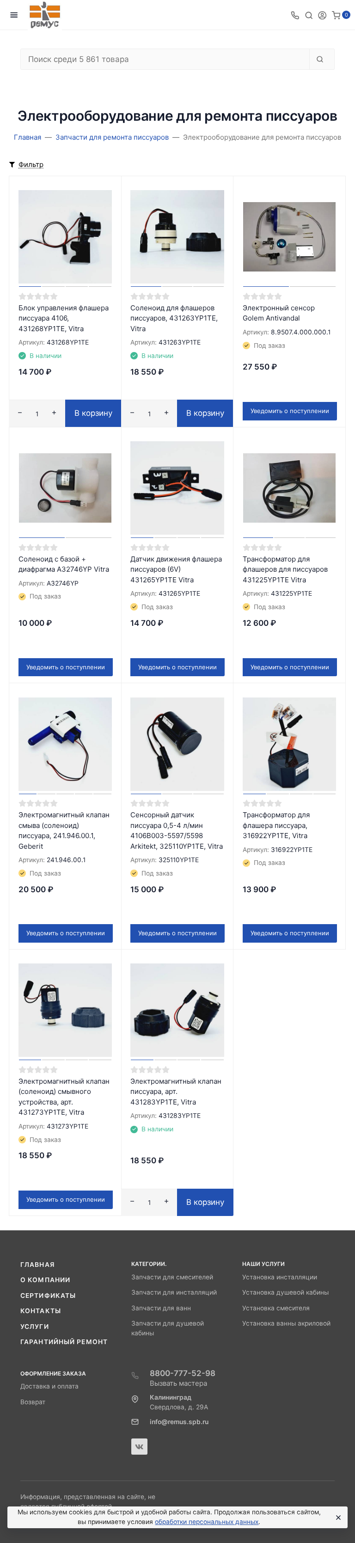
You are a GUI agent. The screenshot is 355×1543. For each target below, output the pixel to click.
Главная (37, 1264)
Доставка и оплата (49, 1386)
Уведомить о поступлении (290, 410)
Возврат (32, 1402)
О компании (45, 1280)
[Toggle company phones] (295, 14)
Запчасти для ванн (161, 1308)
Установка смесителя (276, 1308)
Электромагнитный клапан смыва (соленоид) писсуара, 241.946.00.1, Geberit (64, 830)
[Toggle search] (309, 14)
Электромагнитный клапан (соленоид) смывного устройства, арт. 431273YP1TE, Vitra (64, 1097)
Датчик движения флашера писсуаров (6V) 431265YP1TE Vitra (176, 569)
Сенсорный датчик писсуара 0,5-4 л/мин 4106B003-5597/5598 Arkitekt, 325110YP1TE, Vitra (176, 830)
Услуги (34, 1326)
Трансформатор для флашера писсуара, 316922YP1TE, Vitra (276, 825)
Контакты (40, 1311)
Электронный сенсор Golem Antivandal (279, 313)
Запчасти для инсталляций (174, 1292)
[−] (20, 413)
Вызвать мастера (178, 1383)
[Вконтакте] (139, 1446)
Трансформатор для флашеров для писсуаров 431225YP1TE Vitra (285, 569)
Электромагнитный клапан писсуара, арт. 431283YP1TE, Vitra (175, 1091)
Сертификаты (48, 1295)
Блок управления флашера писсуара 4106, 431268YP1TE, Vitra (63, 318)
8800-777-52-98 (182, 1373)
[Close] (337, 1517)
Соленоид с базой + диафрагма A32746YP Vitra (63, 564)
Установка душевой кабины (285, 1292)
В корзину (93, 413)
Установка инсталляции (279, 1277)
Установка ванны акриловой (286, 1323)
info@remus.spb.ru (179, 1422)
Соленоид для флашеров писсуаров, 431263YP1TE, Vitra (174, 318)
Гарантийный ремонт (64, 1341)
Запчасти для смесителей (172, 1277)
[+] (54, 413)
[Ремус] (45, 15)
